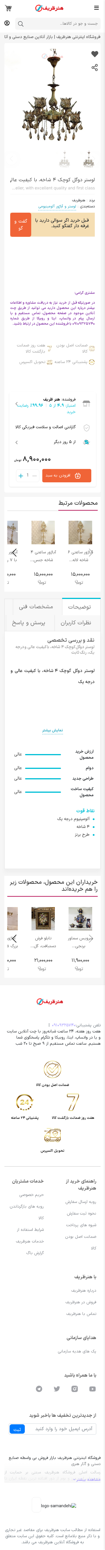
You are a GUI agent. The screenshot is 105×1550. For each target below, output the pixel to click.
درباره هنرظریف (83, 1291)
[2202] (95, 55)
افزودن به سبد (59, 475)
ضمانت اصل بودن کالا (72, 348)
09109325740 (64, 1025)
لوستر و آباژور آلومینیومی (57, 206)
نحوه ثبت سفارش (81, 1214)
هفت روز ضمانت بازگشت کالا (31, 348)
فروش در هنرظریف (80, 1302)
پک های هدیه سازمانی (77, 1351)
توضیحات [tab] (80, 607)
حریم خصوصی (31, 1195)
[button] (11, 159)
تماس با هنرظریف (81, 1314)
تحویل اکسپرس (32, 362)
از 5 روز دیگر (65, 442)
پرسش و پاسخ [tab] (29, 623)
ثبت (17, 1429)
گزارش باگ (35, 1253)
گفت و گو (20, 225)
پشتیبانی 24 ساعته (71, 362)
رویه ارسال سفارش (80, 1202)
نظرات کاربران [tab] (77, 623)
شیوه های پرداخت (81, 1225)
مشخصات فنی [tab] (37, 607)
